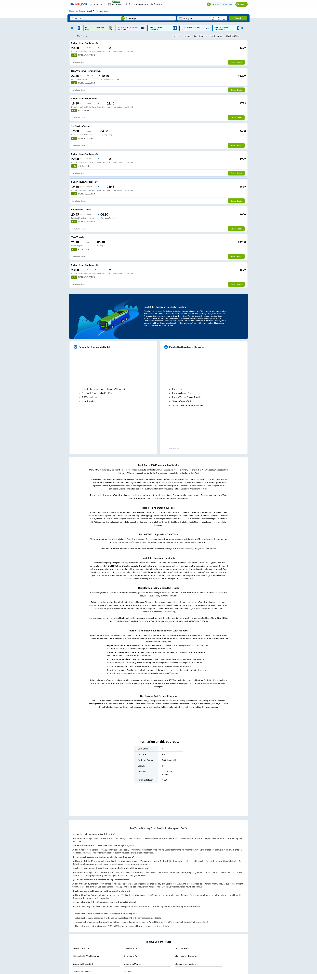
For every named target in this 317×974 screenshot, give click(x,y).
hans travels (88, 401)
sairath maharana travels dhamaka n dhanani (103, 389)
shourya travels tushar (182, 401)
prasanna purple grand (182, 393)
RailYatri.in (77, 864)
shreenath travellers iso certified (97, 393)
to (81, 948)
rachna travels (179, 389)
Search (238, 18)
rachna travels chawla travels (186, 397)
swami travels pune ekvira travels (188, 405)
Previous (71, 28)
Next (241, 28)
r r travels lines (89, 397)
